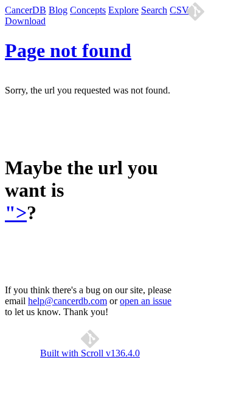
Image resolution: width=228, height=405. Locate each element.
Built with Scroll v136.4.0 (90, 353)
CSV (179, 10)
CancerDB (25, 10)
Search (154, 10)
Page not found (68, 50)
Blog (58, 10)
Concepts (88, 10)
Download (25, 21)
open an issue (145, 301)
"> (16, 212)
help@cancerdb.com (67, 301)
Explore (123, 10)
